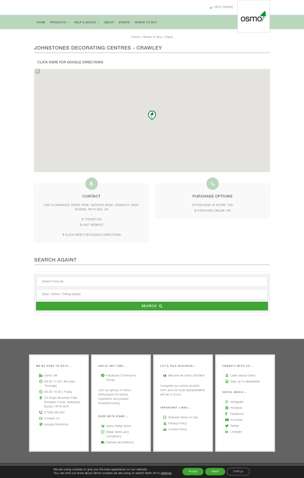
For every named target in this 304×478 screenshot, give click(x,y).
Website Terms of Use (183, 417)
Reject (215, 471)
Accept (193, 471)
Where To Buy (152, 37)
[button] (152, 115)
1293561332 (93, 219)
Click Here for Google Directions (70, 62)
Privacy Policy (177, 423)
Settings (238, 471)
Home (135, 37)
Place (169, 37)
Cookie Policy (177, 429)
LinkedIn (236, 432)
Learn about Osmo (243, 375)
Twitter (234, 426)
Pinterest (236, 408)
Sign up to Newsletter (245, 381)
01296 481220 (54, 412)
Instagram (237, 402)
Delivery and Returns (120, 442)
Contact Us (52, 418)
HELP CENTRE (223, 7)
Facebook (237, 414)
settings (166, 473)
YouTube (236, 420)
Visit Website (93, 225)
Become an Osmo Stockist (186, 375)
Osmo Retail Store (118, 426)
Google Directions (56, 424)
